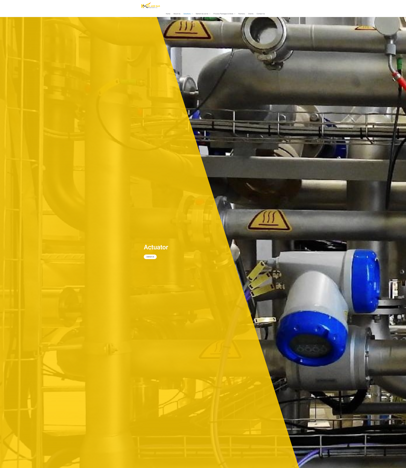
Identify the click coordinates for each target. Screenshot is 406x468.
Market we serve (202, 14)
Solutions (187, 14)
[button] (173, 256)
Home (168, 14)
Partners (241, 14)
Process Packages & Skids (223, 14)
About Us (177, 14)
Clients (250, 14)
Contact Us (261, 14)
